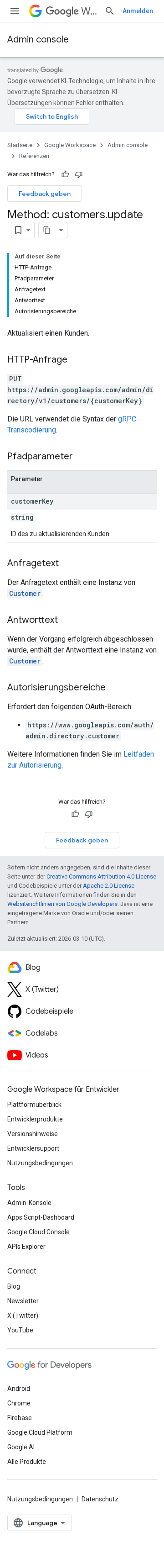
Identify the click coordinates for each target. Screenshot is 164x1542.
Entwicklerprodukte (35, 1119)
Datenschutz (100, 1499)
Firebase (19, 1417)
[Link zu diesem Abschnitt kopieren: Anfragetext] (68, 563)
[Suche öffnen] (109, 10)
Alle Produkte (26, 1461)
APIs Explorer (26, 1246)
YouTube (20, 1330)
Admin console (38, 39)
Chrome (19, 1403)
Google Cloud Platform (39, 1432)
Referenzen (34, 156)
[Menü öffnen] (14, 11)
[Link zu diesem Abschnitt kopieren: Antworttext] (67, 620)
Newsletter (23, 1301)
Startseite (19, 145)
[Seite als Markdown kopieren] (47, 230)
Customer (25, 593)
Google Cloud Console (38, 1232)
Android (18, 1388)
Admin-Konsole (29, 1202)
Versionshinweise (32, 1133)
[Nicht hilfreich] (79, 174)
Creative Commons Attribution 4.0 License (101, 876)
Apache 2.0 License (108, 885)
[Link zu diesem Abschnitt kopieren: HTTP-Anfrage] (76, 360)
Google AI (21, 1447)
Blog (13, 1286)
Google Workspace (70, 145)
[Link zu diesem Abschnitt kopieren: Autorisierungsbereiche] (115, 688)
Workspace (89, 11)
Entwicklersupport (33, 1148)
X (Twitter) (22, 1315)
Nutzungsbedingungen (40, 1163)
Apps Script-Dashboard (40, 1217)
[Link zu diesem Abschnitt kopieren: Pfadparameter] (82, 457)
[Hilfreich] (65, 174)
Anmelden (138, 11)
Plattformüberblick (34, 1104)
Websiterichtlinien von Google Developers (62, 903)
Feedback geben (45, 193)
